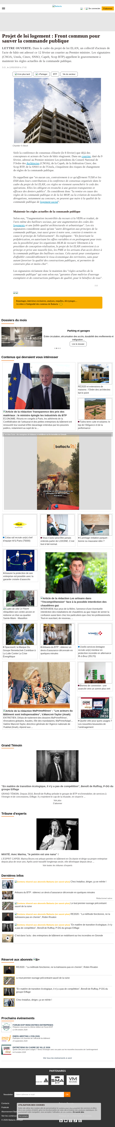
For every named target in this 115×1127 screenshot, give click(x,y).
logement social (49, 201)
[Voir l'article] (110, 434)
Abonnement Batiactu (10, 1111)
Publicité (5, 1107)
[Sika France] (42, 1080)
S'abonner (107, 8)
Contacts (5, 1103)
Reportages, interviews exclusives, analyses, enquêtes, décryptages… (46, 302)
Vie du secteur (69, 74)
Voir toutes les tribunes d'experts (57, 865)
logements (19, 225)
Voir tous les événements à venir (57, 1058)
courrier (86, 156)
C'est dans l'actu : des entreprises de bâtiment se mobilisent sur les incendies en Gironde (34, 434)
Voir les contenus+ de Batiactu (14, 1116)
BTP (55, 74)
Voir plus (57, 800)
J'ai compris (23, 1116)
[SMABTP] (57, 1080)
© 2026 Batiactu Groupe (12, 1120)
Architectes (32, 163)
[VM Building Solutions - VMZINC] (73, 1080)
